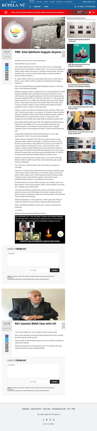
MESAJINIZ (60, 1)
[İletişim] (90, 12)
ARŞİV (46, 1)
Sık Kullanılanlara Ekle (59, 409)
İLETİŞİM (52, 1)
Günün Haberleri (36, 409)
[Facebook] (6, 64)
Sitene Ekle (46, 409)
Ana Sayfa (31, 1)
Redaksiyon (25, 409)
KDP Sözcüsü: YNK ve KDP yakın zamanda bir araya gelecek (31, 13)
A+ (63, 52)
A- (63, 56)
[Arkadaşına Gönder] (6, 71)
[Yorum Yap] (6, 78)
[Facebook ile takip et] (43, 420)
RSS (68, 409)
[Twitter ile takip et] (46, 420)
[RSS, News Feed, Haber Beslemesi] (50, 420)
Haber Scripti (47, 424)
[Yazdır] (6, 75)
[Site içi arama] (93, 12)
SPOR (73, 409)
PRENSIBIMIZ (68, 1)
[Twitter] (6, 68)
